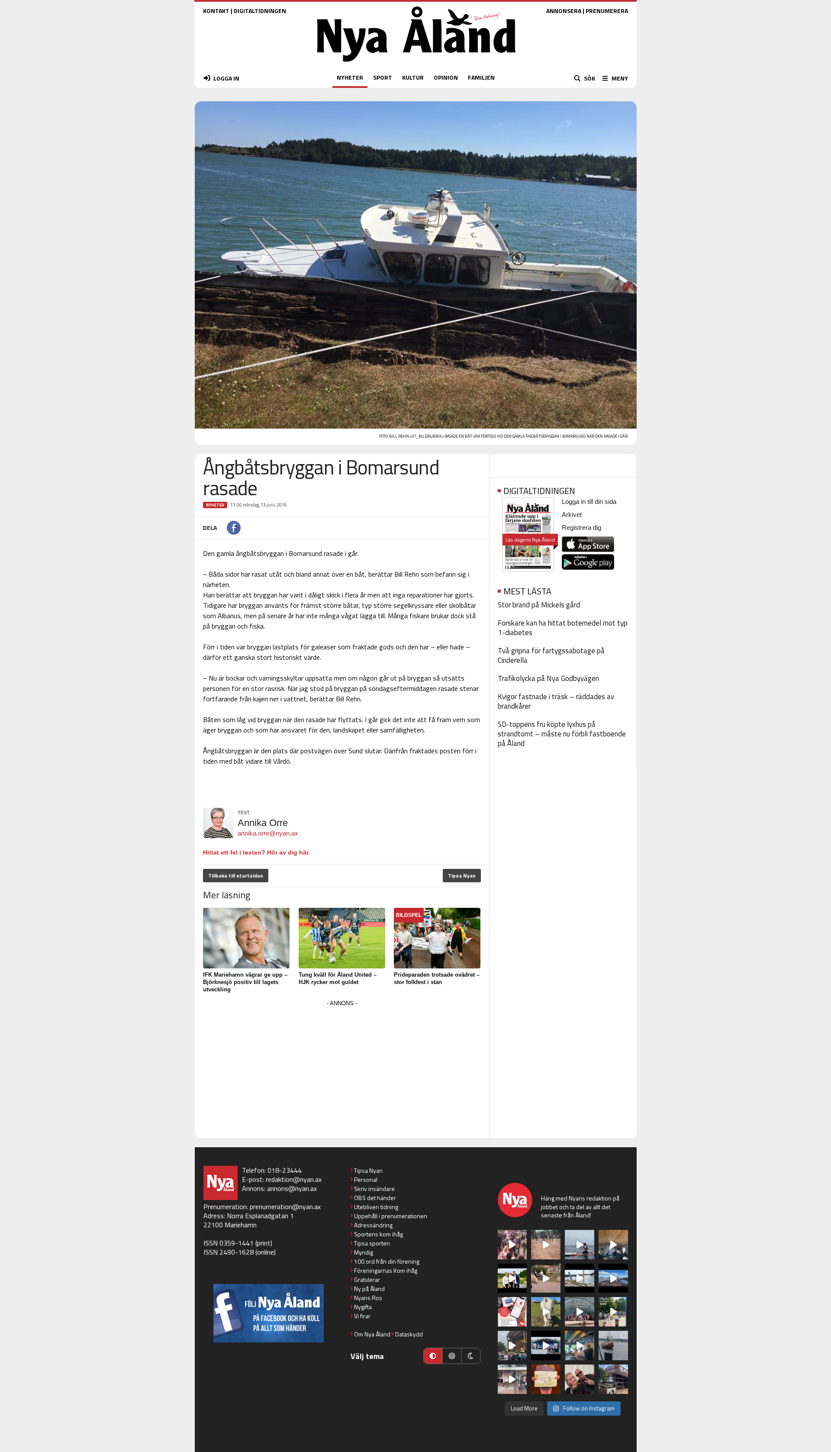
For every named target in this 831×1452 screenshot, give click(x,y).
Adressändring (373, 1224)
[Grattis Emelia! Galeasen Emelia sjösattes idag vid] (613, 1345)
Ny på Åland (369, 1288)
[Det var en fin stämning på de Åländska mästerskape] (545, 1244)
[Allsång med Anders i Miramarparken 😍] (545, 1345)
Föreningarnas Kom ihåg (385, 1270)
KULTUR (413, 77)
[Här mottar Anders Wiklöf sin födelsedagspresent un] (579, 1345)
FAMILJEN (481, 77)
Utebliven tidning (376, 1206)
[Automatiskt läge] (432, 1356)
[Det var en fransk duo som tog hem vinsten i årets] (579, 1278)
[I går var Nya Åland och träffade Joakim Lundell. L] (579, 1379)
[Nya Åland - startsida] (416, 63)
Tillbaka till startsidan (235, 875)
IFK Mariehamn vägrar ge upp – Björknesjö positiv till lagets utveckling (245, 982)
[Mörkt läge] (470, 1356)
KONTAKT (216, 10)
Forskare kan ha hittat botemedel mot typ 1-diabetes (563, 627)
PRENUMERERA (607, 10)
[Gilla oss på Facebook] (268, 1313)
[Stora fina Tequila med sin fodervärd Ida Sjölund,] (545, 1311)
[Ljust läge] (451, 1356)
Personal (365, 1179)
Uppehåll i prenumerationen (390, 1215)
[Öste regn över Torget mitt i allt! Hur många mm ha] (512, 1379)
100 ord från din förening (386, 1261)
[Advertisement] (342, 1069)
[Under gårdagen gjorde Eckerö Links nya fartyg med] (613, 1278)
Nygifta (363, 1306)
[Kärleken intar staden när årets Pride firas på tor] (512, 1244)
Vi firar (362, 1315)
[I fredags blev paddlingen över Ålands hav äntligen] (579, 1244)
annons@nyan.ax (292, 1188)
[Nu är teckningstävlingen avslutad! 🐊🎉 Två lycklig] (545, 1379)
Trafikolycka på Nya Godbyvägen (548, 678)
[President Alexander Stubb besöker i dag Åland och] (545, 1278)
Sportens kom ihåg (378, 1234)
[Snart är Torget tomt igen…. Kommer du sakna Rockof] (613, 1311)
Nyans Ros (368, 1297)
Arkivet (572, 514)
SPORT (382, 77)
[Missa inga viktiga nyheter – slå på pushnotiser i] (512, 1311)
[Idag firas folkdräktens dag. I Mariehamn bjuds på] (579, 1311)
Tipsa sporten (372, 1243)
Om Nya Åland (372, 1334)
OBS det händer (375, 1197)
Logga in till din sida (589, 501)
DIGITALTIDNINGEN (260, 10)
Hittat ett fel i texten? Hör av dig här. (256, 852)
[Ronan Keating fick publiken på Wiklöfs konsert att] (512, 1345)
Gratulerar (367, 1279)
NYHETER (350, 77)
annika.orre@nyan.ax (268, 833)
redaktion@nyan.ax (294, 1179)
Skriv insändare (374, 1188)
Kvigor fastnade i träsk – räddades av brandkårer (556, 701)
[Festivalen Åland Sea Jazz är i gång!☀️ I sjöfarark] (613, 1244)
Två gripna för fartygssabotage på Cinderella (551, 655)
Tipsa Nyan (462, 875)
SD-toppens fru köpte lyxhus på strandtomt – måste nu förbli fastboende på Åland (562, 734)
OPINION (446, 77)
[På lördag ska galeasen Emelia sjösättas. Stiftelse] (613, 1379)
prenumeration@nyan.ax (285, 1206)
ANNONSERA (563, 10)
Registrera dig (581, 527)
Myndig (363, 1252)
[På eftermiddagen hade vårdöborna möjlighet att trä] (512, 1278)
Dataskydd (409, 1334)
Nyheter (215, 505)
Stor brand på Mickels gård (539, 604)
